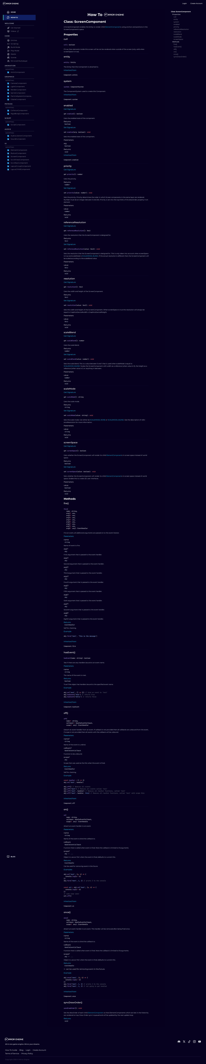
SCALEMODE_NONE (97, 420)
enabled (68, 105)
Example (67, 631)
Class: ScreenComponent (181, 12)
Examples (68, 870)
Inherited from (70, 70)
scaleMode (69, 388)
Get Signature (70, 109)
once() (67, 912)
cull (66, 39)
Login (184, 3)
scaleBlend (70, 332)
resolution (69, 278)
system (67, 81)
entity (67, 56)
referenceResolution (75, 222)
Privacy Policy (27, 1054)
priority (68, 166)
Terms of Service (12, 1054)
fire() (66, 503)
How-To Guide (11, 1050)
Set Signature (70, 127)
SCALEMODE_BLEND (90, 256)
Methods (70, 498)
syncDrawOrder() (73, 1002)
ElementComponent (112, 27)
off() (66, 713)
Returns (67, 622)
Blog (21, 1050)
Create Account (196, 3)
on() (66, 809)
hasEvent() (69, 652)
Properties (71, 34)
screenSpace (70, 442)
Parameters (69, 536)
